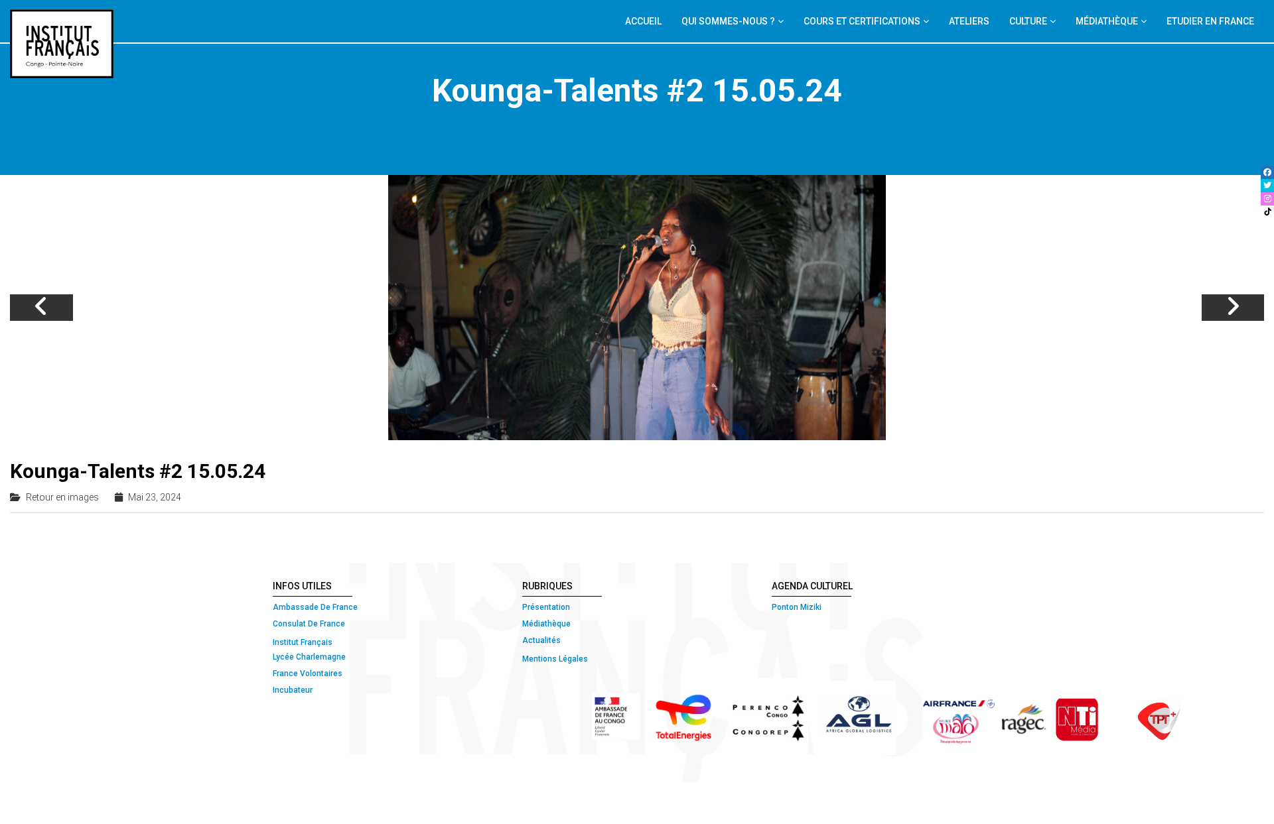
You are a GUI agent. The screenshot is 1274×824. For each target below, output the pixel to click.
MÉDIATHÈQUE (1107, 21)
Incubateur (293, 690)
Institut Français (302, 642)
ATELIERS (969, 21)
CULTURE (1028, 21)
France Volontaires (307, 673)
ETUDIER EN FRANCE (1210, 21)
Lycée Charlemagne (309, 657)
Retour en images (62, 497)
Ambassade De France (315, 607)
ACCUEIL (643, 21)
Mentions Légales (555, 659)
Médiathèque (546, 623)
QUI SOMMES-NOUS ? (728, 21)
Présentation (546, 607)
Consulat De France (310, 623)
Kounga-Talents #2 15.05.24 (137, 471)
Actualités (541, 640)
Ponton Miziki (796, 607)
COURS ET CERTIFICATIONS (862, 21)
